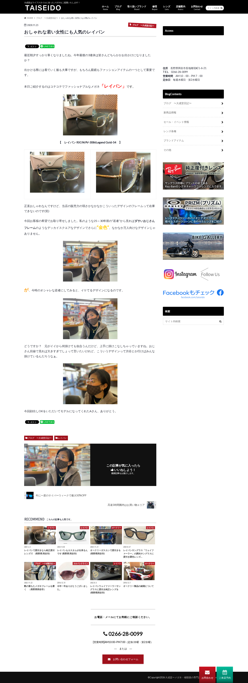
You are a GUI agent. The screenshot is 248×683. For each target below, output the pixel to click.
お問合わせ (207, 677)
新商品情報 (170, 112)
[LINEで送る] (47, 46)
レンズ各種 (170, 131)
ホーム (105, 7)
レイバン (62, 438)
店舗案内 (180, 7)
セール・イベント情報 (176, 121)
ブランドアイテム (174, 140)
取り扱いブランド (136, 7)
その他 (167, 149)
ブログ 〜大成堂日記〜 (40, 438)
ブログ (118, 7)
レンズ (166, 7)
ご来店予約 (225, 677)
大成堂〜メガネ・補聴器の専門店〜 (184, 677)
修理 (155, 7)
